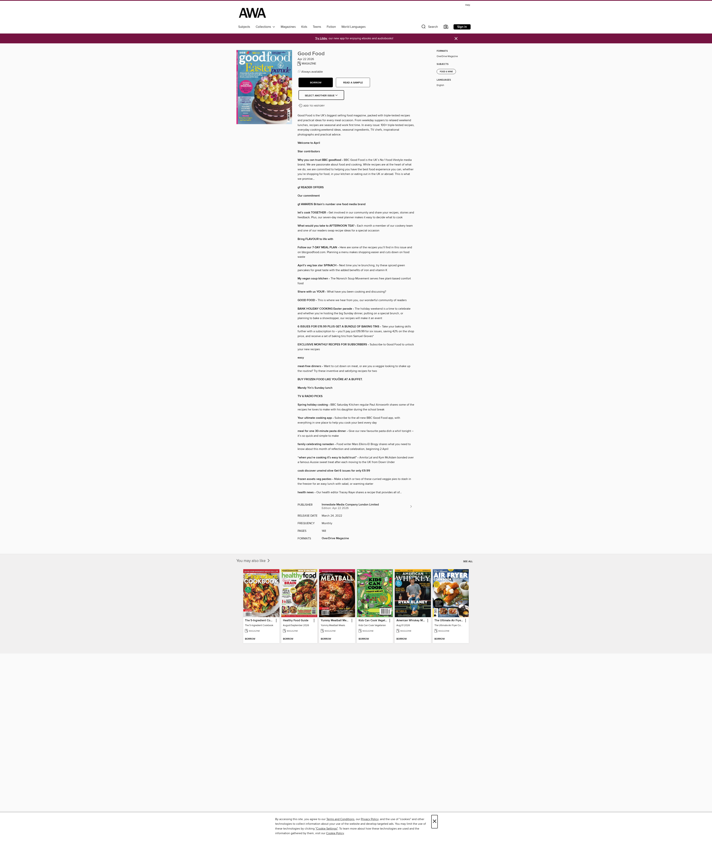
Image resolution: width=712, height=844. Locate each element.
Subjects (244, 27)
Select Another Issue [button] (320, 95)
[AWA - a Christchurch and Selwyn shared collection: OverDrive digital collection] (252, 13)
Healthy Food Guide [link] (295, 620)
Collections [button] (264, 27)
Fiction (331, 27)
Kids (304, 27)
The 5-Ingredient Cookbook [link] (259, 620)
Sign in (462, 27)
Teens (317, 27)
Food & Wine (446, 71)
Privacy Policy (369, 819)
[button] (429, 27)
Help (467, 5)
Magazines (288, 27)
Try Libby (321, 38)
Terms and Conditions (340, 819)
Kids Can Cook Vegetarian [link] (373, 620)
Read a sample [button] (353, 82)
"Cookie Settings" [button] (326, 828)
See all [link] (468, 561)
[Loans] (446, 27)
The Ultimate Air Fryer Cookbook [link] (449, 620)
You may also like (251, 560)
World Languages (353, 27)
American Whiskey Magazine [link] (411, 620)
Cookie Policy (335, 833)
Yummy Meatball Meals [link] (335, 620)
